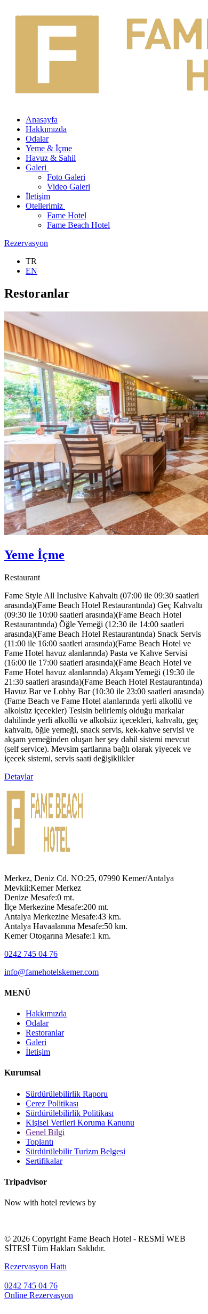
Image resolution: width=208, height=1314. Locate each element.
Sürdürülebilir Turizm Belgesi (75, 1151)
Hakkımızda (46, 129)
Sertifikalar (44, 1160)
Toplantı (39, 1141)
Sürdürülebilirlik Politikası (70, 1113)
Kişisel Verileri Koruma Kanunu (80, 1122)
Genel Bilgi (45, 1132)
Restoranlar (45, 1032)
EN (31, 270)
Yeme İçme (34, 555)
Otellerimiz (45, 205)
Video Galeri (68, 186)
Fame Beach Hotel (78, 224)
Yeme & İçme (49, 148)
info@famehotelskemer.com (51, 971)
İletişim (38, 196)
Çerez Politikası (52, 1103)
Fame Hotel (66, 215)
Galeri (37, 167)
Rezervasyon (26, 243)
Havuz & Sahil (51, 157)
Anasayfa (42, 119)
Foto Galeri (66, 177)
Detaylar (18, 776)
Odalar (37, 138)
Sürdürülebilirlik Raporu (67, 1093)
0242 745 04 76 (31, 953)
